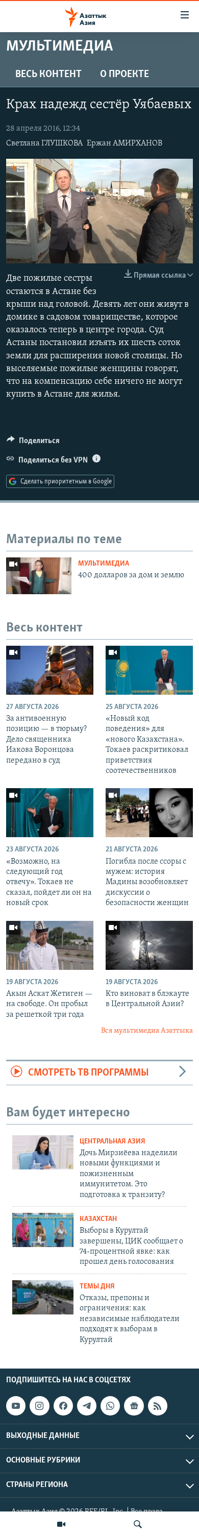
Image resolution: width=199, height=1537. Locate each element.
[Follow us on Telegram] (86, 1406)
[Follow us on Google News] (133, 1406)
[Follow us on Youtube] (16, 1406)
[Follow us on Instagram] (39, 1406)
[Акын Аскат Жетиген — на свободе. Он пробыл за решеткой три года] (49, 945)
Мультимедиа (103, 564)
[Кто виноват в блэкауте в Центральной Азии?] (149, 945)
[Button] (33, 443)
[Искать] (137, 1524)
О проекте (124, 74)
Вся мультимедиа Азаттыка (147, 1031)
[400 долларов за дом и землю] (38, 575)
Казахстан (98, 1219)
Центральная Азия (112, 1141)
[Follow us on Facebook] (63, 1406)
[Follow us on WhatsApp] (110, 1406)
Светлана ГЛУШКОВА (44, 143)
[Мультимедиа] (61, 1524)
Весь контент (48, 74)
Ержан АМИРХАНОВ (124, 143)
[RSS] (157, 1406)
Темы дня (97, 1286)
